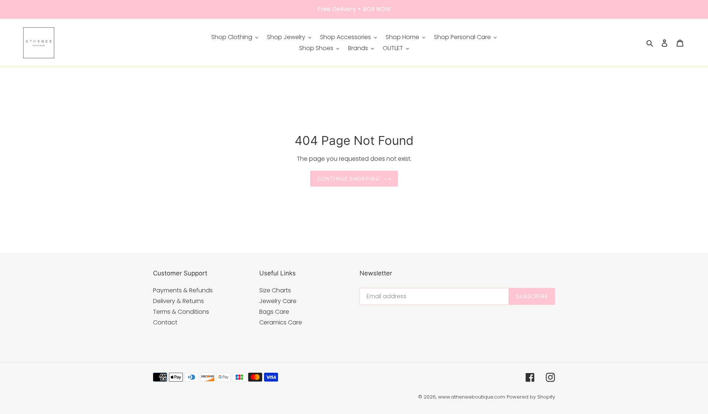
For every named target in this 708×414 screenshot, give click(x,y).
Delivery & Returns (178, 301)
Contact (165, 322)
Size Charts (275, 290)
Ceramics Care (280, 322)
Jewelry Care (277, 301)
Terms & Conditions (181, 311)
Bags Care (274, 311)
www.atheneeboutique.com (471, 396)
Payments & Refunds (183, 290)
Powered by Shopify (531, 396)
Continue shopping (348, 178)
